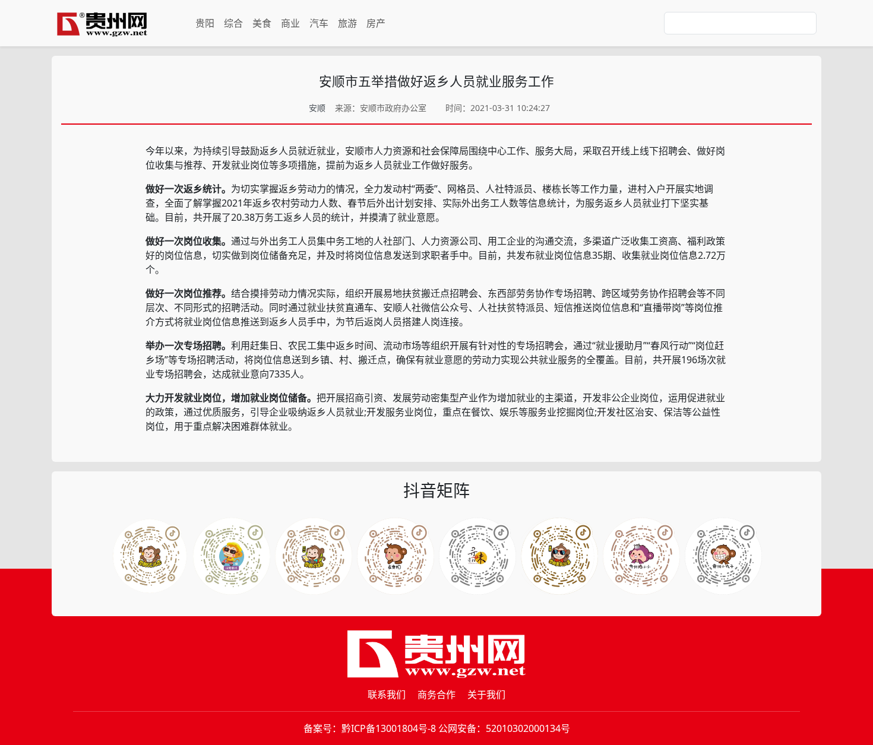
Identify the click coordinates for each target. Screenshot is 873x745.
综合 (233, 23)
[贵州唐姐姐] (395, 556)
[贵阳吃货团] (150, 556)
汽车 (318, 23)
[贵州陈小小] (477, 556)
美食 (261, 23)
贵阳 (204, 23)
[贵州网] (102, 23)
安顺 (317, 107)
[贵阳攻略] (314, 556)
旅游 (347, 23)
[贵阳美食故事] (641, 556)
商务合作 (436, 694)
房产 (375, 23)
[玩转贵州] (232, 556)
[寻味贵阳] (723, 556)
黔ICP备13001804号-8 (388, 728)
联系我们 (387, 694)
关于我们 (486, 694)
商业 (290, 23)
